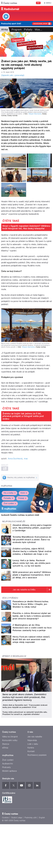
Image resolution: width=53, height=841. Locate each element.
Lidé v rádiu (32, 744)
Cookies (5, 818)
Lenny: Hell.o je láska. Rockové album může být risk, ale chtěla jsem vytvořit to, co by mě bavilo (31, 563)
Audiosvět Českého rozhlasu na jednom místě (20, 515)
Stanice (5, 744)
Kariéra (30, 748)
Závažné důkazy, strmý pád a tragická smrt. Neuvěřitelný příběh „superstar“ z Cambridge (32, 528)
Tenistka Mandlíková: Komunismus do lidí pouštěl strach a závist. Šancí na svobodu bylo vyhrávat (32, 539)
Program (17, 29)
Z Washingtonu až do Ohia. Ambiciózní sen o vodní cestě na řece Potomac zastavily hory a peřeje (32, 628)
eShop (5, 748)
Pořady (28, 29)
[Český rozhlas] (9, 3)
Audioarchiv (7, 763)
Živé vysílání (9, 503)
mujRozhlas (6, 486)
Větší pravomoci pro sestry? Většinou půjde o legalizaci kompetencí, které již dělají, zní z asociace (32, 575)
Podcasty (6, 767)
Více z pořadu (10, 598)
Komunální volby (9, 740)
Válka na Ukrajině (10, 736)
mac (26, 458)
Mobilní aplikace (9, 771)
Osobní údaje (16, 818)
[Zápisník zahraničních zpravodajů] (26, 44)
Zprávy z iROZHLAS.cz (14, 656)
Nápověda (32, 740)
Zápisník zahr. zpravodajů (12, 75)
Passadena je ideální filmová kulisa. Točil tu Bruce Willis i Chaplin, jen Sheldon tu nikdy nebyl (31, 604)
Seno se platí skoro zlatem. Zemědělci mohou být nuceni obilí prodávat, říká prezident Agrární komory (24, 697)
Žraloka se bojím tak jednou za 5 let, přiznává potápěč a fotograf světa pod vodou (23, 416)
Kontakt (31, 751)
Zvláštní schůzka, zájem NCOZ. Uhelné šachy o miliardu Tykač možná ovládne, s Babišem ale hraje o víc (32, 551)
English (42, 818)
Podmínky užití (31, 818)
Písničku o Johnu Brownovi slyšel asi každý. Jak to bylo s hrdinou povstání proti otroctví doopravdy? (32, 616)
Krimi (23, 493)
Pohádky (7, 498)
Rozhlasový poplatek (36, 755)
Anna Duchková (15, 458)
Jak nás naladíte (34, 736)
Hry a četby (9, 493)
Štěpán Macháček (35, 114)
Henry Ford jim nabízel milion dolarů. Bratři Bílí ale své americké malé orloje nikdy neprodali (31, 639)
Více (38, 29)
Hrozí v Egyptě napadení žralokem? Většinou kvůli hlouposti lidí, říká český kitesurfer (26, 227)
